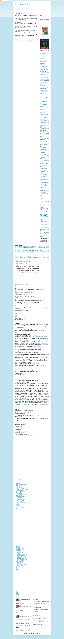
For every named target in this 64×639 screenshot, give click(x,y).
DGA (46, 248)
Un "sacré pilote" (18, 486)
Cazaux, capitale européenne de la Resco (21, 558)
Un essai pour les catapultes (19, 485)
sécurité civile (38, 257)
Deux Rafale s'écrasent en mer (20, 504)
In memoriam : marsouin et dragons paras (21, 484)
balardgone (39, 252)
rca (35, 256)
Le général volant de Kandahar (20, 548)
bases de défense (43, 252)
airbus (48, 251)
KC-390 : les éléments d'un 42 (19, 561)
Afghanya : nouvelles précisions (20, 490)
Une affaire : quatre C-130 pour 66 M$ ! (21, 556)
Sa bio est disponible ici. (37, 346)
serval (35, 257)
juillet (17, 591)
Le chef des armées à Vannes (19, 570)
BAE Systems (40, 247)
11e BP (21, 246)
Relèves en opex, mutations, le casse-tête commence (44, 214)
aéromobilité (32, 252)
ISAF (37, 249)
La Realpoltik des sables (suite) (20, 560)
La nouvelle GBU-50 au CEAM (44, 171)
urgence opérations (44, 257)
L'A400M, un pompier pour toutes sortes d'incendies (22, 263)
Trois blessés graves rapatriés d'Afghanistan (21, 477)
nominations (35, 255)
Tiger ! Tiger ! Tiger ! (18, 492)
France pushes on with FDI (44, 82)
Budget (16, 248)
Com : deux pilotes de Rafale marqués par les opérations (22, 619)
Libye (48, 249)
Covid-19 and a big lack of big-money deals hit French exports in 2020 (44, 71)
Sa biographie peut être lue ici (44, 340)
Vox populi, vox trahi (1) (19, 545)
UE (31, 251)
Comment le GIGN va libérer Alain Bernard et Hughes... (22, 480)
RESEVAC (41, 250)
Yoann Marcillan (17, 404)
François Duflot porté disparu (19, 487)
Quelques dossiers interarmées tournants (21, 476)
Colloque (35, 248)
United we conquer (18, 550)
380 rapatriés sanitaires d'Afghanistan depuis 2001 (39, 620)
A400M (48, 246)
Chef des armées (32, 248)
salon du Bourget (30, 257)
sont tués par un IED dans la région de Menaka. (40, 367)
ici (46, 375)
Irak (45, 249)
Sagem (20, 251)
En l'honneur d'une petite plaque (20, 562)
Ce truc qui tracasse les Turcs (19, 552)
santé (33, 257)
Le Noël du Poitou (43, 141)
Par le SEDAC (18, 575)
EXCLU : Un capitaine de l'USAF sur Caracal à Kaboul (22, 543)
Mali (18, 250)
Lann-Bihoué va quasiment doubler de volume (21, 559)
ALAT (16, 247)
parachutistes (42, 255)
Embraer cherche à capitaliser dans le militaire (21, 573)
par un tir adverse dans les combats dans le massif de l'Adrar (37, 336)
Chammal (28, 248)
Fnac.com (42, 23)
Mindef (20, 250)
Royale (16, 251)
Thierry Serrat (40, 404)
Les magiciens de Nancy (19, 498)
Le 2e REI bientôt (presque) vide (20, 500)
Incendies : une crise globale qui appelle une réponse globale (23, 261)
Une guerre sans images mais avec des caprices (39, 603)
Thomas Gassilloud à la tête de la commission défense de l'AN (23, 629)
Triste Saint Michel (18, 483)
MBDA (16, 250)
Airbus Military (31, 247)
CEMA (19, 248)
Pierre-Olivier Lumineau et (23, 404)
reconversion (37, 256)
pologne (26, 256)
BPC (42, 247)
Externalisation (21, 249)
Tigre (30, 251)
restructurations (17, 257)
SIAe (19, 251)
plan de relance (21, 256)
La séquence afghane (19, 563)
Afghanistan (26, 247)
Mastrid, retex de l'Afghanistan (19, 565)
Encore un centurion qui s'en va (19, 602)
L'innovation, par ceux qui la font (37, 614)
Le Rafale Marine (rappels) (19, 503)
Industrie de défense (42, 249)
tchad (40, 257)
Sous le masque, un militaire (19, 567)
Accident (19, 247)
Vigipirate (39, 251)
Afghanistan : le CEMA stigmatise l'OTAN (21, 478)
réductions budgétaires (22, 257)
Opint (29, 250)
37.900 (17, 511)
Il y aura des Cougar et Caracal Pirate (20, 566)
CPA (24, 248)
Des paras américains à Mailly (19, 568)
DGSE (48, 248)
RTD (43, 250)
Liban (46, 249)
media (16, 255)
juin (16, 592)
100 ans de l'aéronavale (18, 246)
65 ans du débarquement (34, 246)
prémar (34, 256)
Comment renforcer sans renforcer (20, 509)
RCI (39, 250)
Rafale (45, 250)
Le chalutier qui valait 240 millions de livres (21, 479)
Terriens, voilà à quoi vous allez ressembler (24, 615)
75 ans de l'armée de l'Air (44, 246)
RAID (38, 250)
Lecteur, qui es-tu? (18, 551)
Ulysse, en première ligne (19, 493)
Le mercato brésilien (18, 572)
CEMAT (21, 248)
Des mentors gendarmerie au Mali (45, 197)
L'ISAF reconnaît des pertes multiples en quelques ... (22, 489)
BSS (44, 247)
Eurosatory (16, 249)
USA (33, 251)
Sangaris (23, 251)
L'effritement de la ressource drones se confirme (22, 506)
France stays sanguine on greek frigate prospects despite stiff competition (44, 69)
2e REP (30, 246)
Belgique (46, 247)
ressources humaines (46, 256)
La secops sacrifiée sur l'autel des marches (21, 267)
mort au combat (24, 255)
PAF (30, 250)
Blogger (39, 633)
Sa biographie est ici (35, 335)
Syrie (27, 251)
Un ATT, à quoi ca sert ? (19, 553)
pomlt (28, 256)
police (24, 256)
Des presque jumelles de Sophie (20, 571)
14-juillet (26, 246)
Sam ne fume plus (18, 544)
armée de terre (24, 252)
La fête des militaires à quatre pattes (20, 539)
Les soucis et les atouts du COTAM (45, 201)
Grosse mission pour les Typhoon (20, 513)
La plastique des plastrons (19, 482)
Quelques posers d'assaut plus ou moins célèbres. (22, 554)
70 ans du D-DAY (39, 246)
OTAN (27, 250)
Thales (29, 251)
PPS (32, 250)
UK (32, 251)
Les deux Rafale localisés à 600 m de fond (21, 494)
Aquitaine (36, 247)
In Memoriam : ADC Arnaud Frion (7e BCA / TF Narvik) (22, 280)
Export (18, 249)
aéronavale (35, 252)
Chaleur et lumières (35, 611)
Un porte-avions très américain (44, 147)
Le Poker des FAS (43, 170)
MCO (17, 250)
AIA (15, 247)
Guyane (34, 249)
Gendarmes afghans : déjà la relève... (20, 541)
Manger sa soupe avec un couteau (20, 510)
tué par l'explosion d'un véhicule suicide (35, 363)
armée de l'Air (17, 252)
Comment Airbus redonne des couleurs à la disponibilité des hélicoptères (44, 101)
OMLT (25, 250)
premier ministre (31, 256)
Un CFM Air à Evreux (18, 265)
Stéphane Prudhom (30, 404)
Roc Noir (17, 512)
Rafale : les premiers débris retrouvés (20, 496)
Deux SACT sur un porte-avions (20, 576)
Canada (26, 248)
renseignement (41, 256)
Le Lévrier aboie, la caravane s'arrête (20, 555)
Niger (24, 250)
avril (17, 594)
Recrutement (47, 250)
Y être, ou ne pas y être (19, 547)
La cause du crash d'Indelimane (44, 150)
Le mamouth (22, 4)
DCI (42, 248)
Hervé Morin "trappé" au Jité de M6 (20, 499)
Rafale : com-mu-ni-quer (19, 495)
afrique (46, 251)
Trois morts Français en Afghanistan (20, 491)
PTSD (34, 250)
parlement (45, 255)
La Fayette (17, 538)
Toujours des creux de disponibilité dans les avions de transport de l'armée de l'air (44, 168)
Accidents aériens (22, 247)
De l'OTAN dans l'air (18, 569)
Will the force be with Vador (44, 66)
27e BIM (28, 246)
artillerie (28, 252)
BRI (43, 247)
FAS (23, 249)
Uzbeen (36, 251)
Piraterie (36, 250)
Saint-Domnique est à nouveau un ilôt (20, 549)
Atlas (38, 247)
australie (30, 252)
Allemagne (34, 247)
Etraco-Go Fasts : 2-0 (18, 546)
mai (16, 593)
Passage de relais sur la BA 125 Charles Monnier (21, 609)
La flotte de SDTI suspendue (44, 174)
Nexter (22, 250)
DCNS (44, 248)
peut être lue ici (46, 342)
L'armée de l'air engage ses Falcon (45, 227)
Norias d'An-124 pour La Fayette (20, 507)
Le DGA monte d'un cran (19, 557)
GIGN (26, 249)
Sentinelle (25, 251)
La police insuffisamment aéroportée (20, 540)
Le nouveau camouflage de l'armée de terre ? (24, 625)
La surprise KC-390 (18, 574)
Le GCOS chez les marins (19, 505)
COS (23, 248)
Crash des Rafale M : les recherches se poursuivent (22, 502)
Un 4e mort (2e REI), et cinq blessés (20, 488)
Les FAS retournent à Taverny (44, 135)
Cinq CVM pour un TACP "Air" (19, 497)
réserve (26, 257)
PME (31, 250)
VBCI (37, 251)
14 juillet (24, 246)
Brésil (48, 247)
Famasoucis (17, 508)
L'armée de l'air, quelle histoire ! (20, 481)
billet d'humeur (47, 252)
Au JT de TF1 (42, 204)
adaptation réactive (44, 251)
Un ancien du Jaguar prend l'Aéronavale (21, 564)
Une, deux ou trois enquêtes (19, 501)
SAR (17, 251)
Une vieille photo (18, 542)
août (17, 590)
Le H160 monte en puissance (44, 104)
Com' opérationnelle (39, 248)
